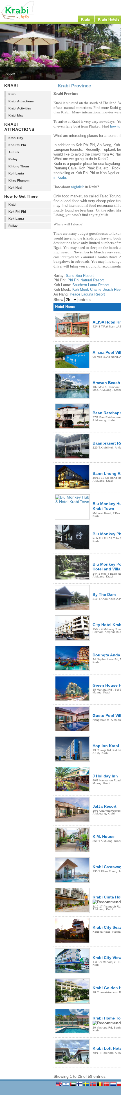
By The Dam (104, 594)
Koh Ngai (15, 187)
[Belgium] (100, 1085)
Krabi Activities (19, 108)
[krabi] (28, 18)
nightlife (77, 187)
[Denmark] (107, 1085)
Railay (12, 159)
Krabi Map (15, 115)
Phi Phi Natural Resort (86, 280)
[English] (59, 1085)
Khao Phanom (19, 180)
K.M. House (104, 836)
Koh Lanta (16, 173)
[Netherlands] (113, 1085)
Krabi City (15, 138)
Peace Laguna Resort (87, 294)
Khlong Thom (18, 166)
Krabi (12, 94)
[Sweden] (86, 1085)
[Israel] (66, 1085)
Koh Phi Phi (17, 145)
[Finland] (80, 1085)
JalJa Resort (104, 806)
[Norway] (93, 1085)
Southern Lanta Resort (90, 285)
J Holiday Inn (105, 776)
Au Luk (13, 152)
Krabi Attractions (21, 101)
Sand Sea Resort (80, 275)
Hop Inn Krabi (106, 745)
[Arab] (73, 1085)
